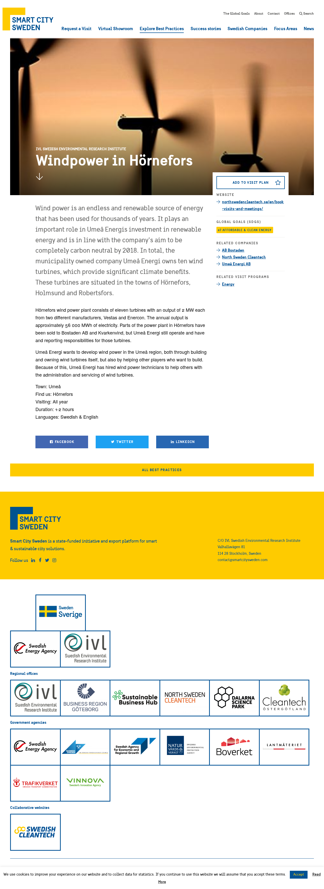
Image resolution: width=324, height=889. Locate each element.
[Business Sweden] (85, 747)
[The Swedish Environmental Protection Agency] (184, 747)
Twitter (124, 441)
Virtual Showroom (115, 28)
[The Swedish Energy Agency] (35, 649)
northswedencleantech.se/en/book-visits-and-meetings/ (253, 205)
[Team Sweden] (60, 613)
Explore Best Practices (162, 28)
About (258, 13)
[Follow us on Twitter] (47, 560)
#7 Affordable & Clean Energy (245, 230)
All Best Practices (162, 470)
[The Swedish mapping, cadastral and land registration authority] (284, 747)
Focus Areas (285, 28)
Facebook (64, 441)
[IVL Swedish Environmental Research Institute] (85, 649)
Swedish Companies (247, 28)
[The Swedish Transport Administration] (35, 783)
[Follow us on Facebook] (40, 560)
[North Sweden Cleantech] (184, 698)
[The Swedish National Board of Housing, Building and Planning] (234, 747)
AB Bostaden (233, 250)
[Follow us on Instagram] (54, 560)
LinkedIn (185, 441)
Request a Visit (76, 28)
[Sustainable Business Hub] (135, 698)
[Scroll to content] (39, 176)
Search (308, 13)
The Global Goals (236, 13)
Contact (274, 13)
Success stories (206, 28)
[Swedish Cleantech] (35, 832)
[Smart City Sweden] (28, 19)
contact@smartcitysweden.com (243, 559)
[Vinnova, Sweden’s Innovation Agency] (85, 783)
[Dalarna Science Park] (234, 698)
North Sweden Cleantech (244, 257)
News (309, 28)
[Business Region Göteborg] (85, 698)
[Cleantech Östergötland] (284, 698)
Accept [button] (298, 874)
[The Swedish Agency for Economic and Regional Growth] (135, 747)
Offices (289, 13)
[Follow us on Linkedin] (33, 560)
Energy (228, 284)
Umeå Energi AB (236, 263)
